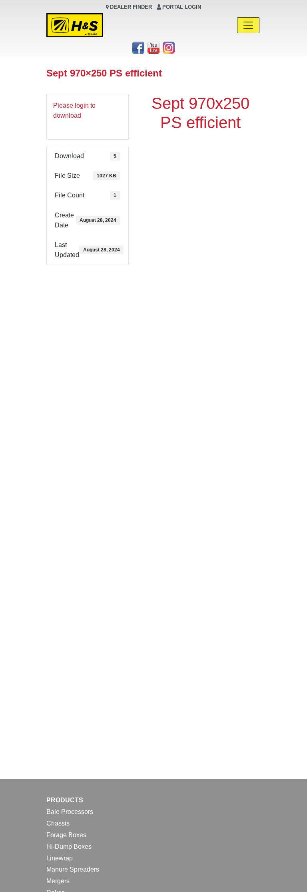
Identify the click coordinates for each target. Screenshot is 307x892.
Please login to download (74, 110)
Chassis (58, 823)
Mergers (58, 881)
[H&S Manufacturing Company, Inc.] (74, 25)
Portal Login (181, 7)
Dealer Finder (131, 7)
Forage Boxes (66, 835)
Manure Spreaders (72, 869)
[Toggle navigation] (248, 25)
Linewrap (59, 858)
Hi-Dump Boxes (69, 846)
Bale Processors (69, 811)
